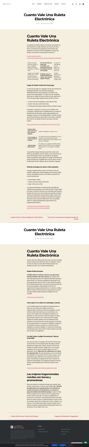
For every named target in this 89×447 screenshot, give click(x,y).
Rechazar (62, 445)
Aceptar (54, 445)
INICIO (33, 3)
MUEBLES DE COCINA (48, 3)
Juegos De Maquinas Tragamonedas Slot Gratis (42, 368)
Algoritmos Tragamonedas (35, 297)
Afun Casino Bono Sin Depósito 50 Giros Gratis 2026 (43, 124)
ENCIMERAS (39, 3)
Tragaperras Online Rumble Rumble (38, 206)
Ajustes (70, 445)
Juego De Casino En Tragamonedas (38, 208)
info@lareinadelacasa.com (43, 431)
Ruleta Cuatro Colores (34, 56)
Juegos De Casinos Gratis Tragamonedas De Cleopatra (44, 58)
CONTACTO (63, 3)
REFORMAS (56, 3)
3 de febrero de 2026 (48, 23)
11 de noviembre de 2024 (48, 238)
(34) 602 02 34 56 (42, 429)
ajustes (46, 445)
